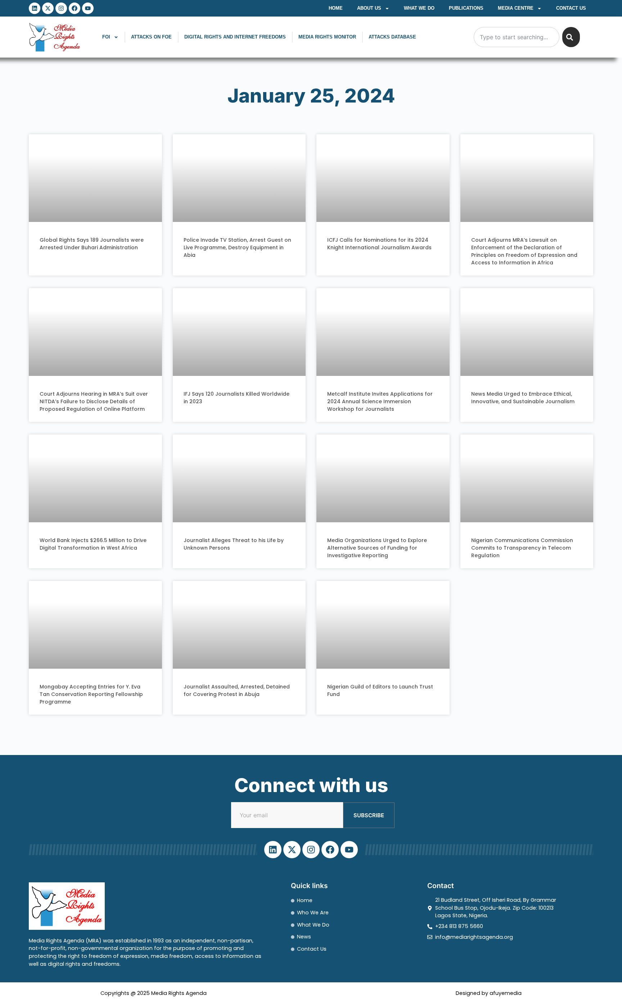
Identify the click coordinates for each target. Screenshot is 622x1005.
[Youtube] (88, 8)
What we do (419, 8)
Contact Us (571, 8)
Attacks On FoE (151, 37)
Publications (466, 8)
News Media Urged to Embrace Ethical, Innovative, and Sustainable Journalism (522, 397)
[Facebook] (74, 8)
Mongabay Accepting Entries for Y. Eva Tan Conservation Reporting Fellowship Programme (91, 694)
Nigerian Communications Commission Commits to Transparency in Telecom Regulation (522, 548)
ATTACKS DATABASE (392, 37)
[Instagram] (61, 8)
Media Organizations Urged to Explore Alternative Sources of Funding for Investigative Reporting (377, 548)
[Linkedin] (34, 8)
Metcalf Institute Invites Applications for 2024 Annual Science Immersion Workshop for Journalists (380, 401)
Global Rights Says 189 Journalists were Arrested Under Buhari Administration (92, 243)
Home (336, 8)
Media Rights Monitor (327, 37)
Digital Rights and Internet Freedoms (235, 37)
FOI (106, 37)
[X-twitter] (48, 8)
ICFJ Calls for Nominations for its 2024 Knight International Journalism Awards (379, 243)
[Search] (571, 37)
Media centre (515, 8)
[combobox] (516, 37)
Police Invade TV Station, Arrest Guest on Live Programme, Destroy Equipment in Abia (237, 247)
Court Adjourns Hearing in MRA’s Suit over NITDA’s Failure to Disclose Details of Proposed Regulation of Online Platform (94, 401)
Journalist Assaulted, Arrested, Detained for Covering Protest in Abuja (237, 690)
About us (369, 8)
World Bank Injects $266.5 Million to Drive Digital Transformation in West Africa (93, 544)
